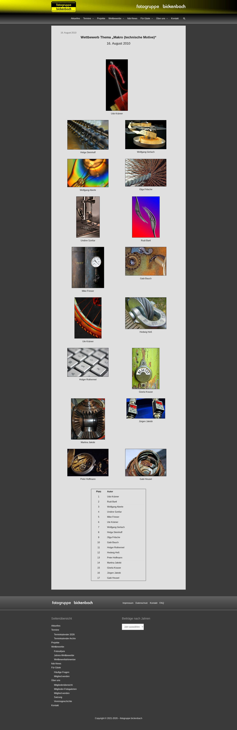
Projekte (101, 18)
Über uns (160, 18)
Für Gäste (145, 18)
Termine (87, 18)
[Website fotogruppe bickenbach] (63, 6)
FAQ (162, 603)
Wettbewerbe (114, 18)
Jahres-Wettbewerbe (64, 655)
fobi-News (132, 18)
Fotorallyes (59, 651)
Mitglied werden (62, 676)
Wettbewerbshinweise (65, 659)
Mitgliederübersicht (63, 685)
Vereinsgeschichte (63, 701)
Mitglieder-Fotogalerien (65, 689)
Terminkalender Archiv (65, 638)
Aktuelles (75, 18)
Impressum (128, 603)
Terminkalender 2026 (64, 634)
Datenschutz (142, 603)
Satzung (58, 697)
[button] (184, 18)
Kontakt (175, 18)
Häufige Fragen (61, 672)
